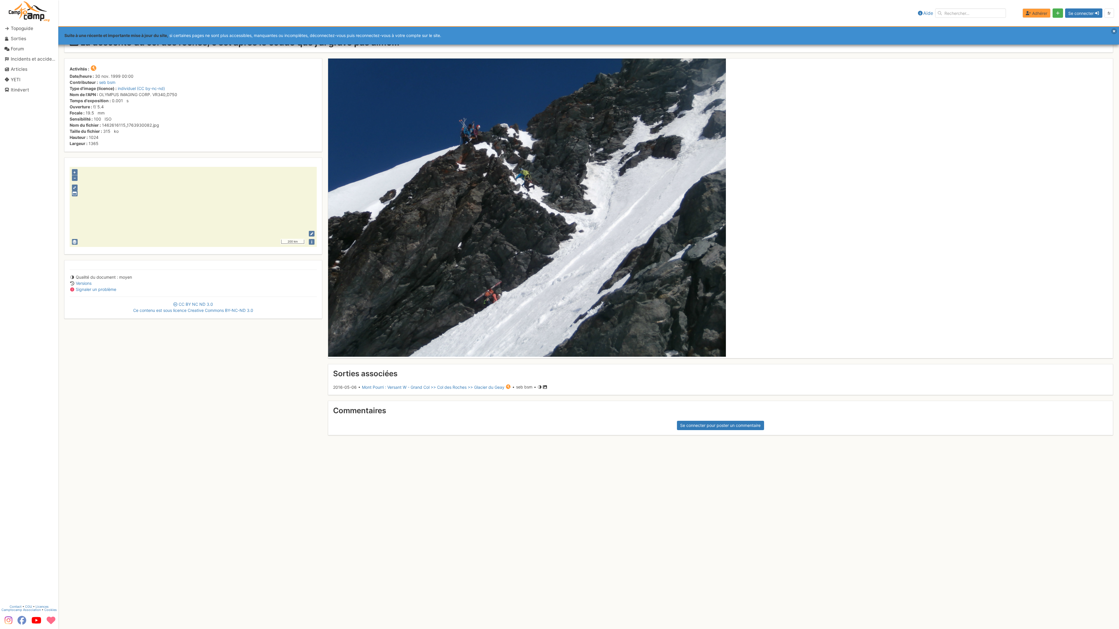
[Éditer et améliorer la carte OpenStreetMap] (311, 233)
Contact (16, 607)
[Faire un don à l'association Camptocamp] (51, 622)
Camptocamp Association (21, 610)
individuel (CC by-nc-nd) (141, 88)
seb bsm (107, 82)
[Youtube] (36, 622)
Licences (42, 607)
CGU (28, 607)
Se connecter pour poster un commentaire (720, 425)
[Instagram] (7, 622)
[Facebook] (21, 622)
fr (1109, 13)
